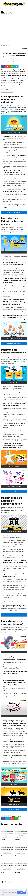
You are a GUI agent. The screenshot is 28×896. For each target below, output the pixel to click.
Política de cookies (6, 882)
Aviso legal (4, 881)
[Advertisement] (14, 29)
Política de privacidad (7, 884)
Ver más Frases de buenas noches (14, 343)
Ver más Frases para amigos (14, 615)
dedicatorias (4, 82)
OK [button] (21, 892)
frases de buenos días (6, 109)
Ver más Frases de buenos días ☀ (14, 212)
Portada (3, 45)
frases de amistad (20, 361)
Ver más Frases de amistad (14, 491)
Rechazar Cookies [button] (12, 892)
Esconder (10, 89)
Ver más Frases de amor (14, 809)
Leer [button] (3, 894)
